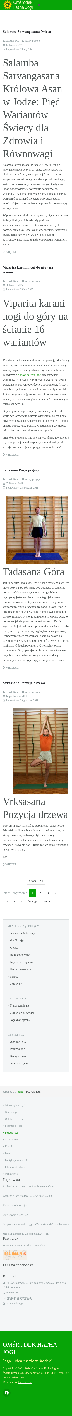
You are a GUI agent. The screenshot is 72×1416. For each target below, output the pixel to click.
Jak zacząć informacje (23, 933)
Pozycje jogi (11, 1132)
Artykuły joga (18, 1041)
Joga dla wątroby (20, 1020)
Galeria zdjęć (12, 1139)
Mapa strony (11, 1173)
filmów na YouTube (29, 374)
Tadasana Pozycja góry (21, 470)
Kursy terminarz (19, 1005)
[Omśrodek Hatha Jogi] (18, 5)
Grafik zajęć (17, 940)
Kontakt (9, 1146)
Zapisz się (16, 983)
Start (20, 1091)
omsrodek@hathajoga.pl (19, 1298)
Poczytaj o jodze (13, 1125)
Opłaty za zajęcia (14, 1119)
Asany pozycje (19, 1063)
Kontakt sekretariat (21, 969)
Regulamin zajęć (20, 954)
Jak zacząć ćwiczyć (15, 1105)
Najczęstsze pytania (21, 962)
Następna (34, 901)
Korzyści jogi (18, 1056)
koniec (47, 901)
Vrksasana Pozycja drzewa (24, 683)
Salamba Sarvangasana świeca (27, 31)
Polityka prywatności (16, 1160)
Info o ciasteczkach (15, 1167)
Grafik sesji (11, 1112)
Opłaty (14, 947)
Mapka (14, 976)
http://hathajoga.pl (16, 1303)
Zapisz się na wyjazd (22, 1012)
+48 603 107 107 (15, 1292)
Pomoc (8, 1153)
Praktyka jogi (18, 1048)
